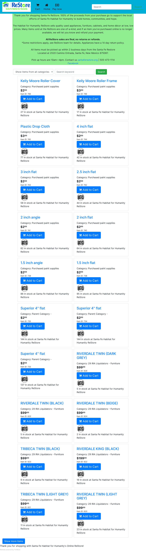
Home (47, 8)
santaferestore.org (88, 59)
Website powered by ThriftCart (10, 549)
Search (138, 6)
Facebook (73, 63)
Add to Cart (34, 99)
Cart (37, 9)
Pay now (57, 8)
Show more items (13, 541)
